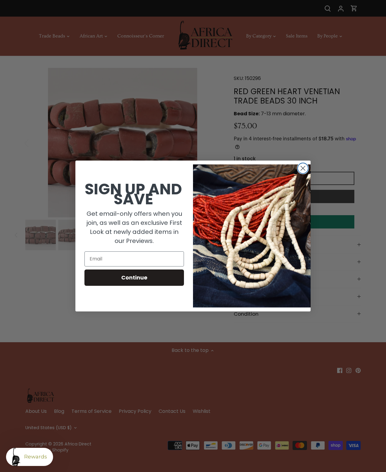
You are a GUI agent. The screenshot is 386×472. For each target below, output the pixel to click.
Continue (134, 277)
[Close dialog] (303, 168)
